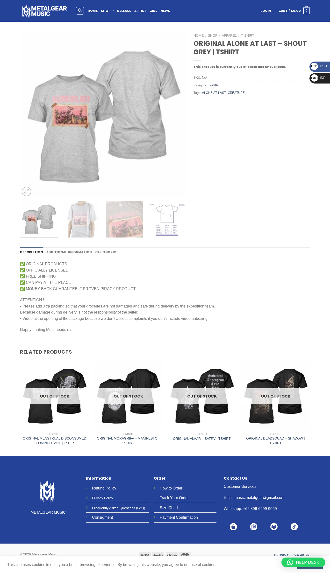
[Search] (80, 11)
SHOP (106, 11)
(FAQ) (140, 508)
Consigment (102, 517)
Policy (111, 488)
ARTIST (140, 11)
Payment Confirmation (179, 517)
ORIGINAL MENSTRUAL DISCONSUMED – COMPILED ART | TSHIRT (54, 440)
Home (199, 35)
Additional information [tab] (69, 252)
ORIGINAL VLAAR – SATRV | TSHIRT (202, 438)
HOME (93, 11)
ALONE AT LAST (214, 93)
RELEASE (124, 11)
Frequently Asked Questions (113, 508)
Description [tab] (31, 252)
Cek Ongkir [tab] (105, 252)
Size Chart (169, 508)
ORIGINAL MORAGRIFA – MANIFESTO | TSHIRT (128, 440)
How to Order (171, 488)
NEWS (165, 11)
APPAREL (229, 35)
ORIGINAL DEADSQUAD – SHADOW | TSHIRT (275, 440)
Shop (212, 35)
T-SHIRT (247, 35)
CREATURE (236, 93)
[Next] (176, 114)
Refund (98, 488)
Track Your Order (174, 498)
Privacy (97, 498)
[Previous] (29, 114)
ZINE (153, 11)
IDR (318, 78)
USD (319, 66)
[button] (303, 562)
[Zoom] (26, 191)
